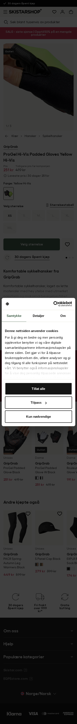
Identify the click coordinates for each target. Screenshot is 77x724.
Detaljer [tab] (38, 315)
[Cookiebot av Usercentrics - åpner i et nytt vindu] (54, 304)
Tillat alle (38, 388)
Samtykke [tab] (14, 315)
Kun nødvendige (38, 416)
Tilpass (36, 402)
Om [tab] (63, 315)
